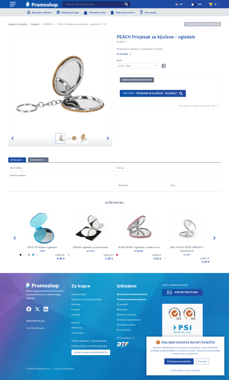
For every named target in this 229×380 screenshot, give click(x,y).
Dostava (76, 304)
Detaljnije (123, 54)
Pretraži (150, 93)
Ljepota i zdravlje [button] (18, 24)
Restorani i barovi (126, 324)
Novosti (76, 322)
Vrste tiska (77, 333)
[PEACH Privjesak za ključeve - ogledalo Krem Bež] (60, 84)
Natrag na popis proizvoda (203, 24)
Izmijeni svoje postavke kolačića (90, 352)
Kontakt (76, 314)
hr (181, 4)
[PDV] (193, 4)
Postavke (202, 361)
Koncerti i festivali (126, 314)
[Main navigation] (12, 4)
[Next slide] (108, 138)
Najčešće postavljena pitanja (87, 299)
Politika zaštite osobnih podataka (89, 346)
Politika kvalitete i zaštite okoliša (89, 341)
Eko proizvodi (124, 330)
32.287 (103, 24)
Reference (77, 327)
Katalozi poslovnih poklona (132, 294)
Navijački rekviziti (42, 12)
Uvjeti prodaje (79, 294)
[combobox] (137, 66)
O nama (76, 309)
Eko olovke (150, 12)
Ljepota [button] (35, 24)
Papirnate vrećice (125, 12)
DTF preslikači (124, 338)
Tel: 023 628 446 (34, 328)
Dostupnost (37, 159)
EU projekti (122, 304)
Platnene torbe (97, 12)
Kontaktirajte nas (186, 292)
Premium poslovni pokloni (131, 299)
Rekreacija (122, 309)
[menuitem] (60, 138)
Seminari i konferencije (129, 320)
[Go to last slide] (13, 138)
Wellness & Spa (70, 12)
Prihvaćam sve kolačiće (179, 361)
